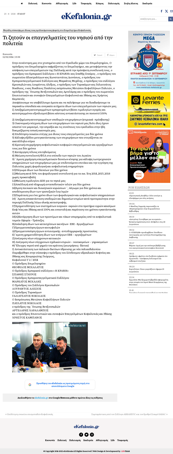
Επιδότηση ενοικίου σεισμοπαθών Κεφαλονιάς (30, 414)
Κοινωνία (50, 440)
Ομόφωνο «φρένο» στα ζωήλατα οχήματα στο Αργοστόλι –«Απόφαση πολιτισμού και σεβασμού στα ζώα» (148, 258)
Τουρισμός (122, 440)
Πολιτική (61, 440)
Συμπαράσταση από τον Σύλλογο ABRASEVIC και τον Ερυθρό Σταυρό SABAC (128, 414)
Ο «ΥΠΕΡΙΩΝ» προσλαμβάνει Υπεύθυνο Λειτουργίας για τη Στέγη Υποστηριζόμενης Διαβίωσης (147, 234)
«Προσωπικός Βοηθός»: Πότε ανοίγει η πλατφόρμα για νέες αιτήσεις (145, 196)
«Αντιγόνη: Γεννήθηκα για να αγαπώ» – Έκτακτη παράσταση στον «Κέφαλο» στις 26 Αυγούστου (147, 221)
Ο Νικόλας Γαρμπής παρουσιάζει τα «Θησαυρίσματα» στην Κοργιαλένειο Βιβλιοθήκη (144, 208)
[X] (166, 11)
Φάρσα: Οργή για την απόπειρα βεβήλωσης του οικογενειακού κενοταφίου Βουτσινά (147, 246)
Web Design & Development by (111, 451)
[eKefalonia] (86, 16)
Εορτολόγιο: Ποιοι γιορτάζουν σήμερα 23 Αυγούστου (146, 270)
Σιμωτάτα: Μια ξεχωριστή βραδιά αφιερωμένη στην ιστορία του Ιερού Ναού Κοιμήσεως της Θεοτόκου (148, 282)
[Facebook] (161, 11)
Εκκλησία (88, 440)
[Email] (171, 11)
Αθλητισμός (102, 440)
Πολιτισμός (75, 440)
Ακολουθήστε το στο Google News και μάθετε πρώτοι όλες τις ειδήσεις (60, 397)
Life (112, 440)
